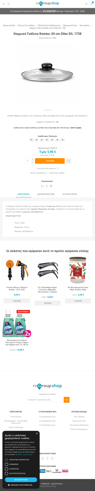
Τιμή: (43, 152)
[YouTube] (52, 458)
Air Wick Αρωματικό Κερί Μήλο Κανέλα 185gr (78, 288)
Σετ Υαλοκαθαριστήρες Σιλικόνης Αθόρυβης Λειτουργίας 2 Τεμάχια (47, 289)
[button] (21, 485)
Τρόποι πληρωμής (15, 427)
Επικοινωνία (16, 417)
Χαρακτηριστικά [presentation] (46, 194)
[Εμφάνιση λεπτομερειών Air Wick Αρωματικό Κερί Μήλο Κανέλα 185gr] (78, 270)
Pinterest (51, 186)
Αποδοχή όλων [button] (21, 480)
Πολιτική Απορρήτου (79, 429)
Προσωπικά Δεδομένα (79, 425)
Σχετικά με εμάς (79, 421)
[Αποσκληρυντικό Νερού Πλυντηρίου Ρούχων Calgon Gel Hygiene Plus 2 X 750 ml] (17, 323)
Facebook (46, 186)
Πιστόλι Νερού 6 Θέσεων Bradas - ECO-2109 (16, 288)
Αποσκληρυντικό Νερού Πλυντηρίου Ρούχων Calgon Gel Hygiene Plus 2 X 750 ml (16, 342)
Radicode (45, 484)
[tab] (23, 194)
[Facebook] (47, 458)
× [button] (37, 433)
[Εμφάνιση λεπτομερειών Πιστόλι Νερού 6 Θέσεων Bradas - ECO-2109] (17, 270)
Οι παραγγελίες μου (47, 421)
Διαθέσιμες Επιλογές (47, 136)
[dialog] (21, 460)
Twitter (42, 186)
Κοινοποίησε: (47, 181)
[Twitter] (43, 458)
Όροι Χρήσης (79, 417)
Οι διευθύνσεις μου (47, 425)
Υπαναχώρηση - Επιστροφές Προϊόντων (16, 422)
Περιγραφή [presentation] (23, 194)
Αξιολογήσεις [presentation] (70, 194)
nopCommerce (57, 484)
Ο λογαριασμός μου (47, 417)
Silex (54, 38)
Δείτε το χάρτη (76, 128)
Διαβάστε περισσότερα (24, 454)
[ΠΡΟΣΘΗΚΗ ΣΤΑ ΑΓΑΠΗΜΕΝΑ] (68, 161)
